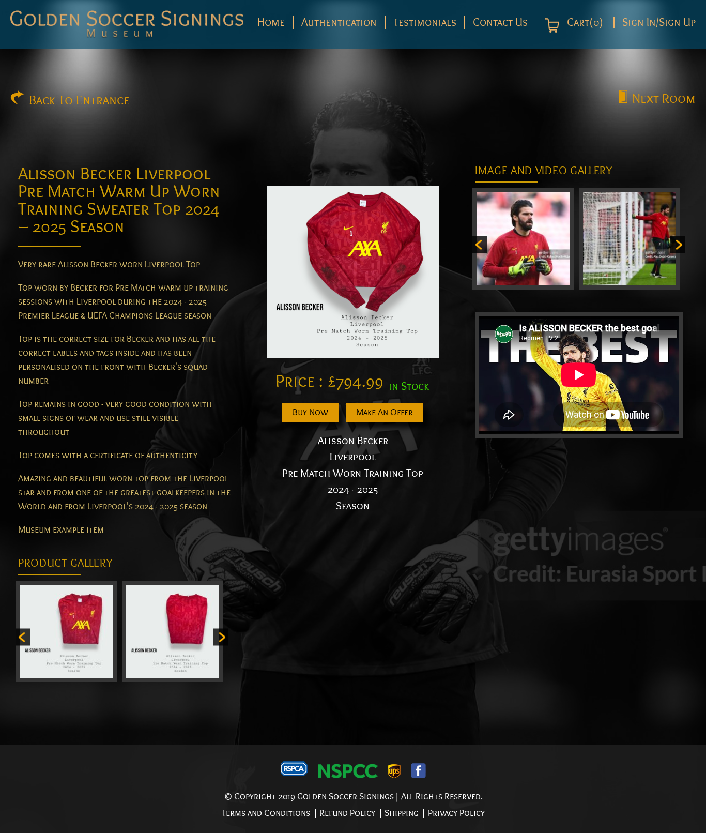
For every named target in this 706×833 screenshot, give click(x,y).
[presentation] (23, 636)
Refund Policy (347, 813)
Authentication (339, 22)
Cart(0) (583, 23)
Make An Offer (384, 412)
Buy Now (310, 412)
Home (271, 22)
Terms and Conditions (266, 813)
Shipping (402, 813)
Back (79, 100)
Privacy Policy (456, 813)
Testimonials (424, 22)
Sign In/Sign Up (659, 22)
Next (664, 99)
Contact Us (500, 22)
